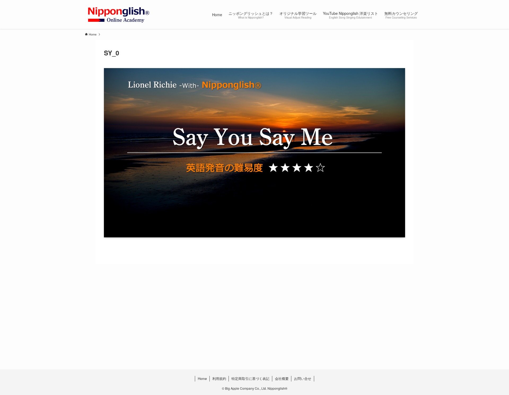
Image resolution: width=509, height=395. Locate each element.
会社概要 (282, 378)
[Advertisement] (244, 327)
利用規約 (219, 378)
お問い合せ (302, 378)
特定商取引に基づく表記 (250, 378)
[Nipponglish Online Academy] (118, 14)
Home (202, 378)
